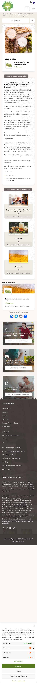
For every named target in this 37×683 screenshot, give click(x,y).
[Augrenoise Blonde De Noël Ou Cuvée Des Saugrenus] (18, 200)
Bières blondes (14, 16)
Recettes (5, 416)
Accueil (5, 14)
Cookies (5, 462)
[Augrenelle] (18, 256)
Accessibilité (6, 469)
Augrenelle (18, 267)
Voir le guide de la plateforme (18, 394)
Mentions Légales (8, 455)
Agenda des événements (10, 435)
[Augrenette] (18, 228)
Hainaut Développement (10, 539)
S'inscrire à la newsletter (18, 368)
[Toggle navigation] (33, 8)
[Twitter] (16, 316)
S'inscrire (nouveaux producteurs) (13, 451)
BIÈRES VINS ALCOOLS (25, 14)
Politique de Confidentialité (18, 680)
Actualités (5, 432)
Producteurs (6, 408)
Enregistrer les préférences (18, 676)
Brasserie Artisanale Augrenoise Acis (21, 63)
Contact (5, 439)
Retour (16, 20)
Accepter (18, 666)
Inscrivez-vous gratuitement (18, 341)
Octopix (14, 541)
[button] (34, 625)
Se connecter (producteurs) (11, 447)
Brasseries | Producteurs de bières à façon (17, 306)
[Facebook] (12, 316)
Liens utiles (6, 426)
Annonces (5, 419)
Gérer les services (18, 661)
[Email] (21, 316)
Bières (5, 16)
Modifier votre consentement (12, 465)
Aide (3, 442)
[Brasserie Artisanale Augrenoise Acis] (18, 288)
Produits (13, 14)
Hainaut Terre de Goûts (10, 423)
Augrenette (18, 238)
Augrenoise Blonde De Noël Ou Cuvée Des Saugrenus (18, 210)
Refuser (18, 671)
